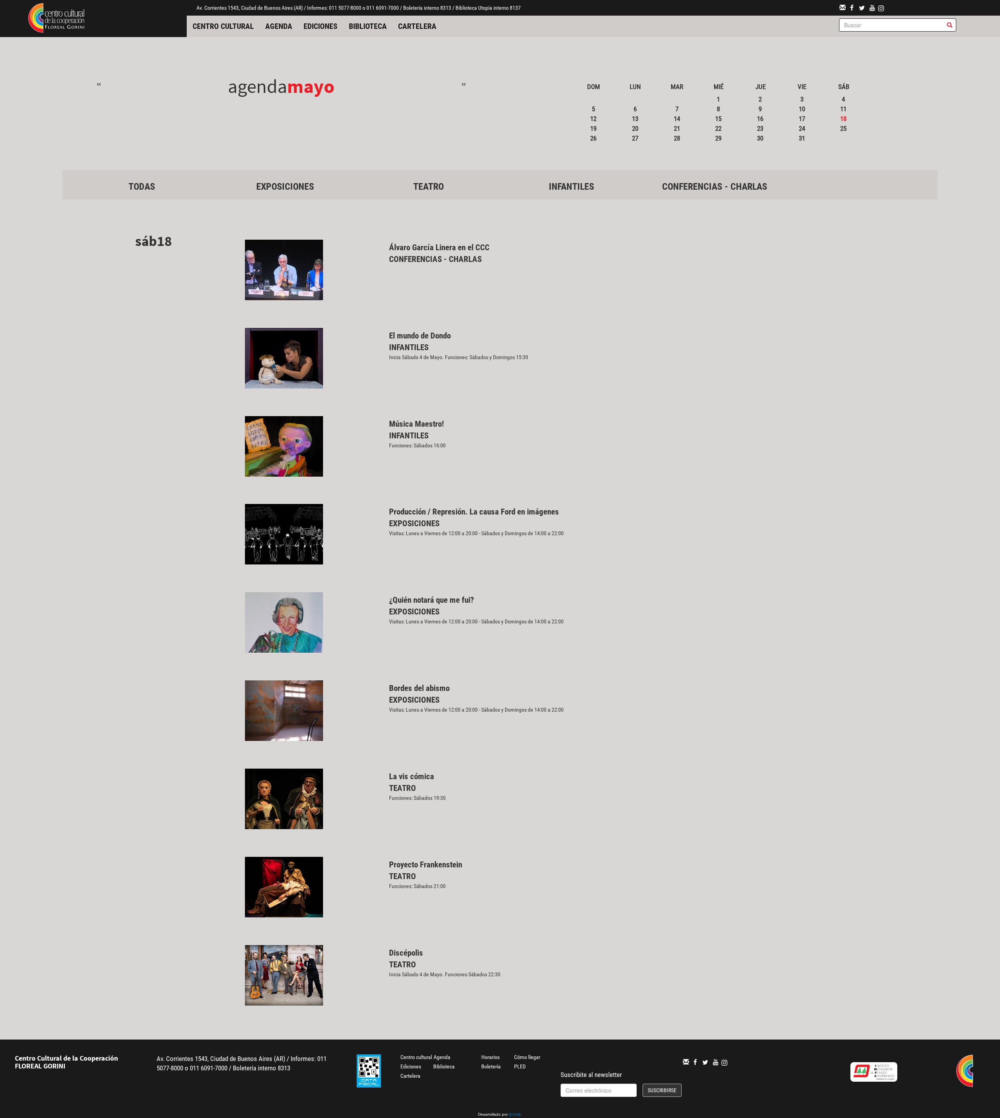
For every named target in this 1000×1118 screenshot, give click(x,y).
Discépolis (406, 953)
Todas (142, 186)
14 (677, 119)
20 (635, 128)
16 (760, 119)
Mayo (310, 86)
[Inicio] (56, 17)
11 (843, 109)
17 (802, 119)
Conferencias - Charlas (714, 186)
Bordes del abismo (419, 688)
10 (802, 109)
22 (718, 128)
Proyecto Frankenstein (425, 864)
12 (593, 119)
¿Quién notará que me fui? (431, 600)
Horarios (490, 1057)
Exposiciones (285, 186)
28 (677, 138)
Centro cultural (223, 26)
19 (593, 128)
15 (718, 119)
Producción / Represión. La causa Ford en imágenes (474, 511)
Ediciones (321, 26)
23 (760, 128)
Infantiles (571, 186)
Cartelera (417, 26)
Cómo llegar (527, 1057)
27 (635, 138)
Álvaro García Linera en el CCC (439, 247)
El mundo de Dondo (420, 335)
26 (593, 138)
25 (843, 128)
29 (718, 138)
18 (843, 119)
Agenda (278, 26)
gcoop (515, 1115)
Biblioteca (368, 26)
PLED (520, 1066)
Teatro (428, 186)
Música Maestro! (416, 424)
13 (635, 119)
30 (760, 138)
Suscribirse (662, 1090)
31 (802, 138)
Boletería (491, 1066)
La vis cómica (411, 776)
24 (802, 128)
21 (677, 128)
